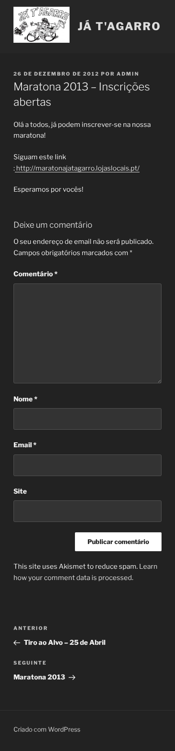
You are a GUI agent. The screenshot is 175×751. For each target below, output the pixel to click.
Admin (128, 74)
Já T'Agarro (119, 26)
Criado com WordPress (46, 729)
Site (20, 491)
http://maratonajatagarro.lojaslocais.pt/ (77, 168)
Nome (25, 399)
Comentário (35, 274)
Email (24, 445)
